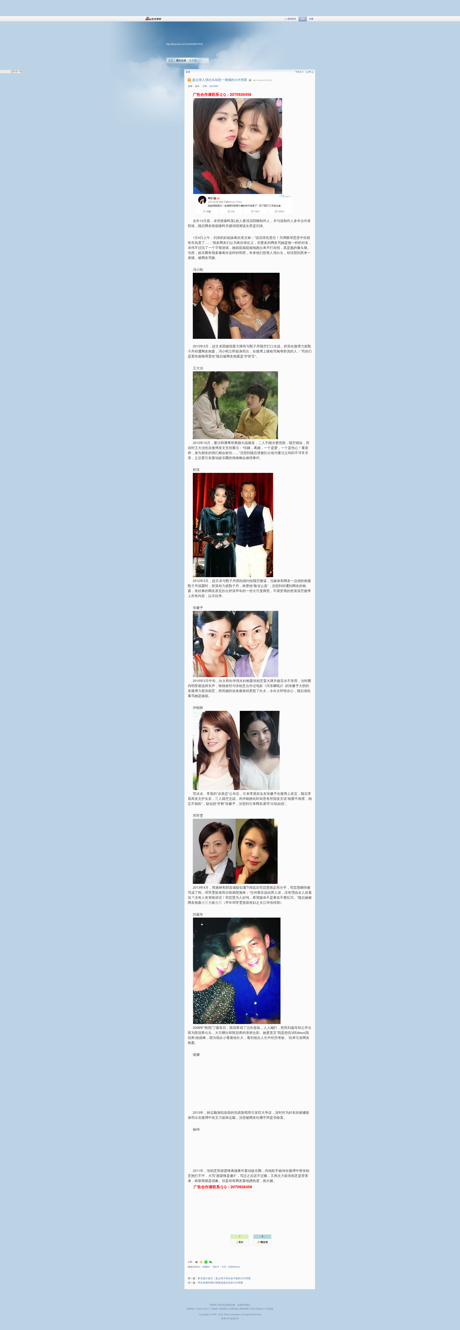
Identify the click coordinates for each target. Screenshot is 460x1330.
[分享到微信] (210, 1262)
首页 (170, 60)
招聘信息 (234, 1309)
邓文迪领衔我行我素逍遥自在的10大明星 (220, 1282)
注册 (311, 19)
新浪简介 (191, 1309)
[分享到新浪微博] (196, 1262)
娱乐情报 (214, 86)
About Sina (202, 1309)
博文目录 (181, 60)
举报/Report (234, 1267)
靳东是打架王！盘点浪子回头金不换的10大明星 (224, 1278)
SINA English (256, 1309)
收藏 (205, 1267)
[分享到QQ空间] (201, 1262)
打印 (224, 1267)
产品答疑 (269, 1309)
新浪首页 (292, 19)
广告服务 (213, 1309)
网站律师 (244, 1309)
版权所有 (234, 1318)
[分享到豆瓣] (205, 1262)
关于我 (193, 60)
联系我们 (224, 1309)
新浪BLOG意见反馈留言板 (222, 1305)
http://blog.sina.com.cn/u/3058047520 (184, 44)
